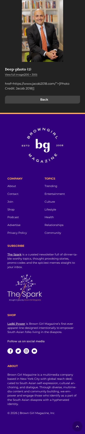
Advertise (13, 225)
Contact (12, 193)
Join (10, 201)
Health (49, 217)
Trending (51, 186)
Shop (10, 209)
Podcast (13, 217)
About (11, 186)
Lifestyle (50, 209)
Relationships (54, 225)
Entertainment (55, 193)
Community (53, 232)
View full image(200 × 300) (21, 74)
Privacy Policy (17, 232)
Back (44, 99)
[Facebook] (10, 351)
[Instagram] (26, 351)
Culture (50, 201)
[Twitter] (18, 351)
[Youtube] (34, 351)
